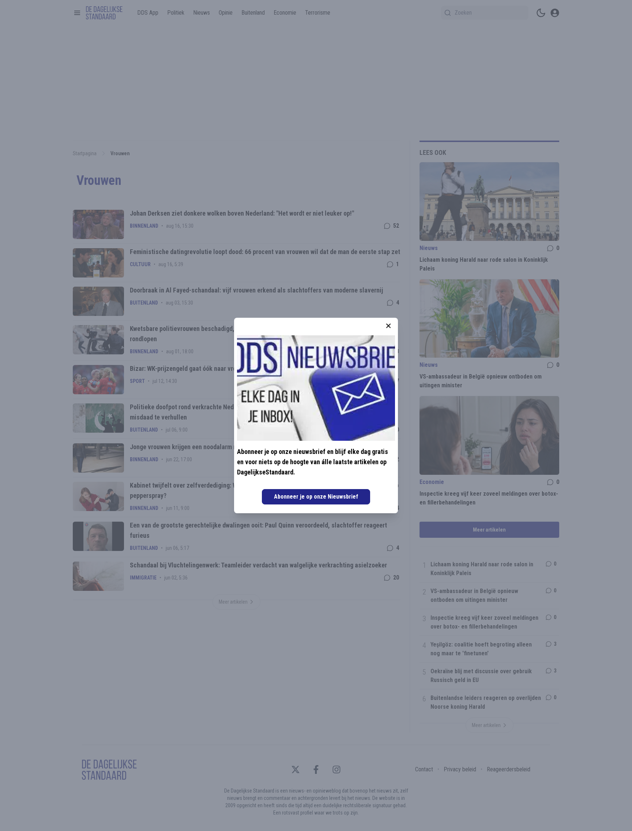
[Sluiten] (388, 325)
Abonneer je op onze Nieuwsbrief (316, 496)
